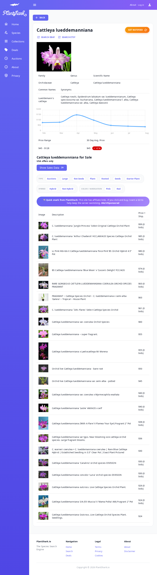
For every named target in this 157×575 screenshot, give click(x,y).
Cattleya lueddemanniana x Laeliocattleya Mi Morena (80, 351)
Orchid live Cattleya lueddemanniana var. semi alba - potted (83, 381)
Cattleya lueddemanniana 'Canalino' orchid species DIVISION (84, 462)
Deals (69, 555)
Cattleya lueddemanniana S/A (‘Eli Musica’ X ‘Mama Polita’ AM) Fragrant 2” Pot (92, 501)
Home (69, 546)
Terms (98, 546)
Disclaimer (129, 551)
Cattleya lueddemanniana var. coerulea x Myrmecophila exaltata (85, 394)
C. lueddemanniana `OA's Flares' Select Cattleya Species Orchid (85, 309)
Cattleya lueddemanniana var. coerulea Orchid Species (80, 321)
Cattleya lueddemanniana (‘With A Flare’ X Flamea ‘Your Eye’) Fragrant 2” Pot (91, 423)
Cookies (99, 555)
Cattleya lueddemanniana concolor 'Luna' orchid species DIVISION (87, 474)
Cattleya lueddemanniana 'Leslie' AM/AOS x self (77, 408)
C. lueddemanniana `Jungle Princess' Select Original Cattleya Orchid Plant (91, 225)
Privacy (98, 551)
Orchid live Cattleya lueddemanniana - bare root (77, 368)
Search (69, 551)
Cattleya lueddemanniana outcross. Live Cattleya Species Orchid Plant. (89, 487)
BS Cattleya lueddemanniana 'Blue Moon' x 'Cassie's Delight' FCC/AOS (88, 270)
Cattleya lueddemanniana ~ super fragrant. (75, 334)
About (133, 5)
